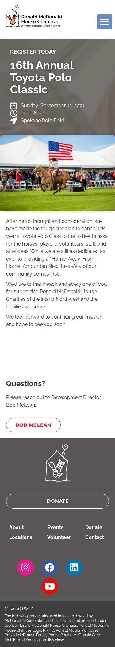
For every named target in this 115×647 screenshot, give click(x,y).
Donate (93, 527)
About (16, 527)
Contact (94, 537)
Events (55, 527)
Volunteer (59, 537)
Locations (20, 537)
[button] (104, 21)
